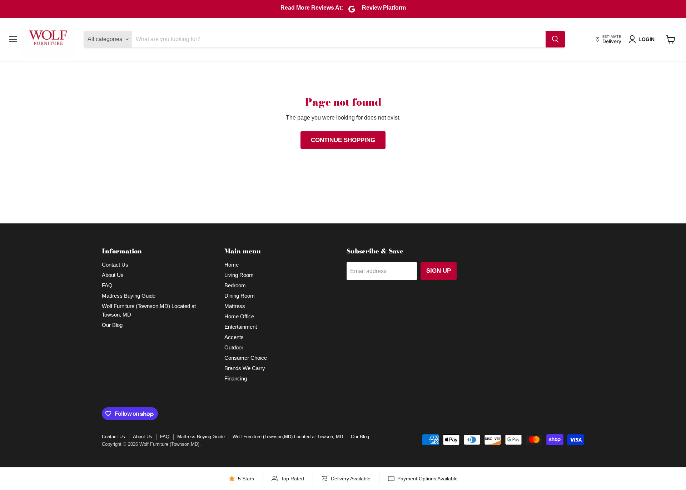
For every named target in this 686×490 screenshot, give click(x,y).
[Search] (555, 39)
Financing (235, 378)
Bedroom (235, 285)
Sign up (438, 270)
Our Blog (112, 325)
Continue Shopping (343, 140)
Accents (234, 337)
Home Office (239, 316)
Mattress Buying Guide (128, 296)
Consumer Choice (245, 358)
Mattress (234, 306)
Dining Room (239, 296)
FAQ (107, 285)
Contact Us (115, 265)
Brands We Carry (244, 368)
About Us (113, 275)
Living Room (239, 275)
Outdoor (233, 347)
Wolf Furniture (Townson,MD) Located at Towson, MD (288, 436)
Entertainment (240, 327)
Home (231, 265)
